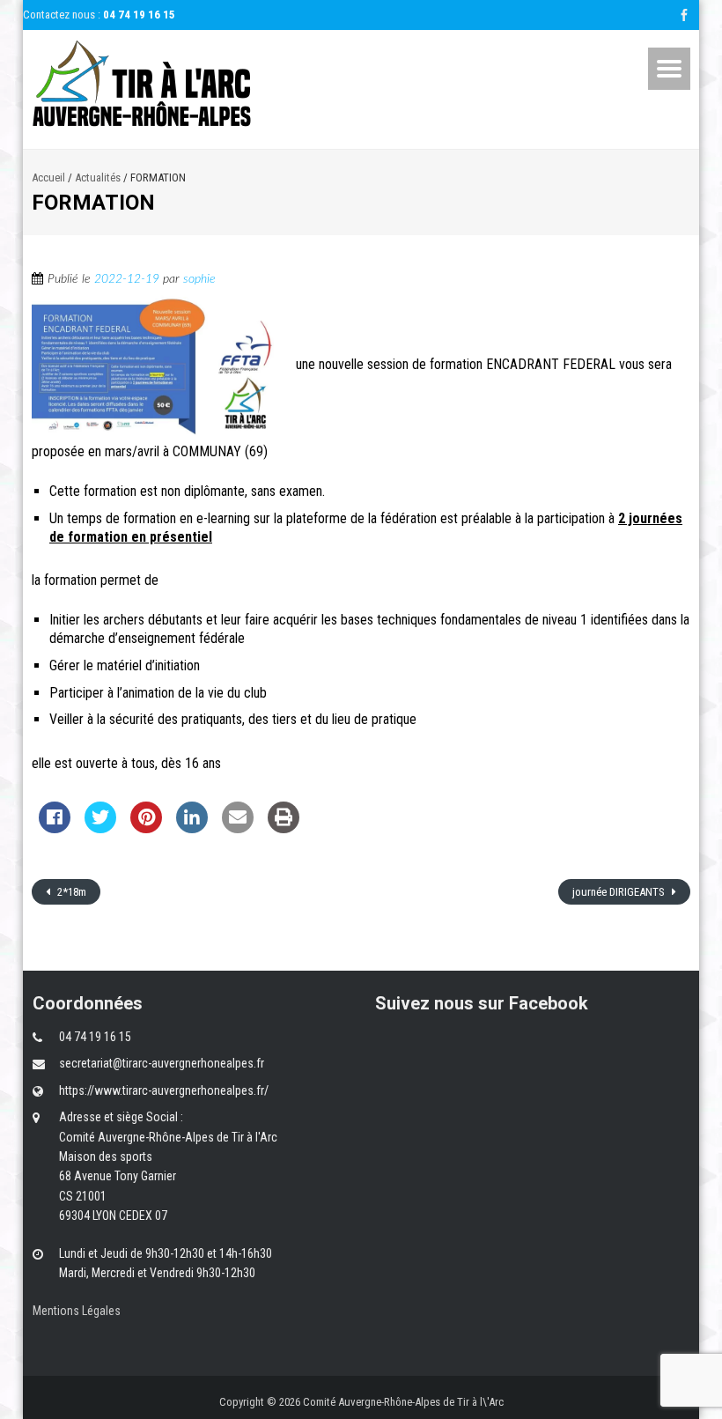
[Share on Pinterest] (146, 828)
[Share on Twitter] (100, 828)
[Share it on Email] (238, 828)
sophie (199, 279)
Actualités (98, 177)
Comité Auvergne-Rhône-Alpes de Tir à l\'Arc (403, 1401)
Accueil (48, 177)
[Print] (283, 828)
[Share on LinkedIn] (192, 828)
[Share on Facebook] (54, 828)
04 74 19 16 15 (139, 14)
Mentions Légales (77, 1311)
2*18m (70, 891)
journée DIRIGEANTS (619, 891)
